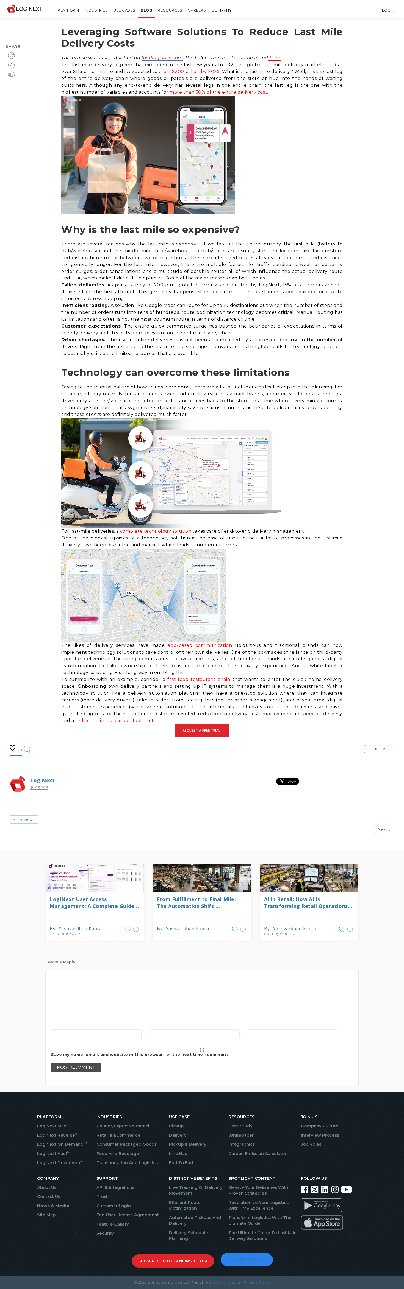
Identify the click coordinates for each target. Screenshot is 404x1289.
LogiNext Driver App (60, 1162)
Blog (146, 10)
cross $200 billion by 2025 (189, 71)
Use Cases (124, 10)
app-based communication (200, 645)
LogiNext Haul (53, 1153)
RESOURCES (241, 1116)
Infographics (241, 1144)
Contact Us (48, 1196)
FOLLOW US (314, 1178)
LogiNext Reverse (57, 1135)
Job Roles (311, 1144)
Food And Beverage (117, 1153)
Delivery (178, 1135)
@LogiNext (39, 787)
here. (274, 57)
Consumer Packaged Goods (126, 1144)
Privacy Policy (257, 1282)
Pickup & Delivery (187, 1144)
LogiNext (42, 780)
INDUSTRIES (109, 1116)
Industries (96, 10)
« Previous (24, 819)
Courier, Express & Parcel (122, 1125)
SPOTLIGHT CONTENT (252, 1178)
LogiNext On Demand (62, 1144)
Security (105, 1233)
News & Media (53, 1205)
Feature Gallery (112, 1224)
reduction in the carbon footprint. (115, 720)
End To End (181, 1162)
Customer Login (113, 1205)
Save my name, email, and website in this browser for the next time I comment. (140, 1054)
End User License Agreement (127, 1214)
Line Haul (179, 1153)
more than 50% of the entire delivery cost (218, 92)
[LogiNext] (25, 10)
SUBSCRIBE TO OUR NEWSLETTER (172, 1261)
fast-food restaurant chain (198, 679)
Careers (197, 10)
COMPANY (48, 1178)
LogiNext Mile (53, 1125)
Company (221, 10)
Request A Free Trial (202, 730)
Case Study (240, 1125)
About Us (46, 1187)
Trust (102, 1196)
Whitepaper (241, 1135)
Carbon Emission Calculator (257, 1153)
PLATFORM (49, 1116)
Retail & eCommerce (118, 1135)
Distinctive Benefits (193, 1178)
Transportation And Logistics (127, 1162)
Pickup (176, 1125)
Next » (384, 829)
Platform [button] (68, 10)
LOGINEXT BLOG (247, 1259)
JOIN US (309, 1116)
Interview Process (320, 1135)
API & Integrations (115, 1187)
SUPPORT (107, 1178)
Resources (170, 10)
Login (388, 10)
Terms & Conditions (222, 1282)
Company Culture (319, 1125)
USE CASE (179, 1116)
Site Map (46, 1214)
